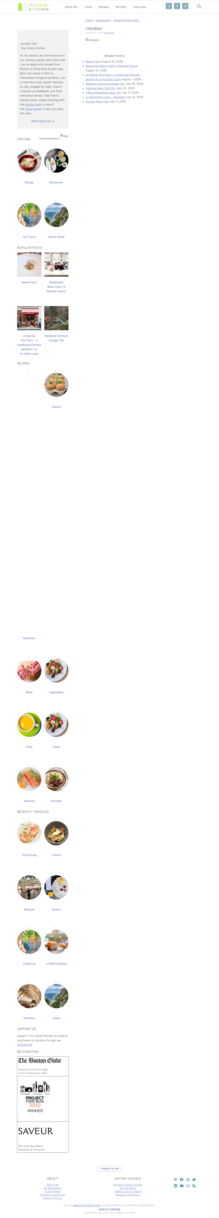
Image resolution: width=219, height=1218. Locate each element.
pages (37, 109)
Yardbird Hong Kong (126, 20)
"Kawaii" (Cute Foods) (128, 1191)
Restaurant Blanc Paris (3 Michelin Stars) (112, 66)
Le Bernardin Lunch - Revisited (105, 97)
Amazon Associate (87, 1205)
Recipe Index (33, 104)
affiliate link (24, 1044)
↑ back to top (109, 1168)
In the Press (53, 1191)
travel (28, 109)
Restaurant (103, 20)
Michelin (121, 7)
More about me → (42, 120)
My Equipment (53, 1188)
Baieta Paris (93, 61)
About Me (71, 7)
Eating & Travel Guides (128, 1184)
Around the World (128, 1195)
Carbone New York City (101, 88)
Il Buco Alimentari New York (103, 92)
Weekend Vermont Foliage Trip (105, 83)
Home (89, 20)
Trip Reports (128, 1188)
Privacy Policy (52, 1198)
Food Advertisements (48, 139)
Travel (88, 7)
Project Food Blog (52, 1195)
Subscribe (139, 7)
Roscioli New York (97, 101)
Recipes (104, 7)
